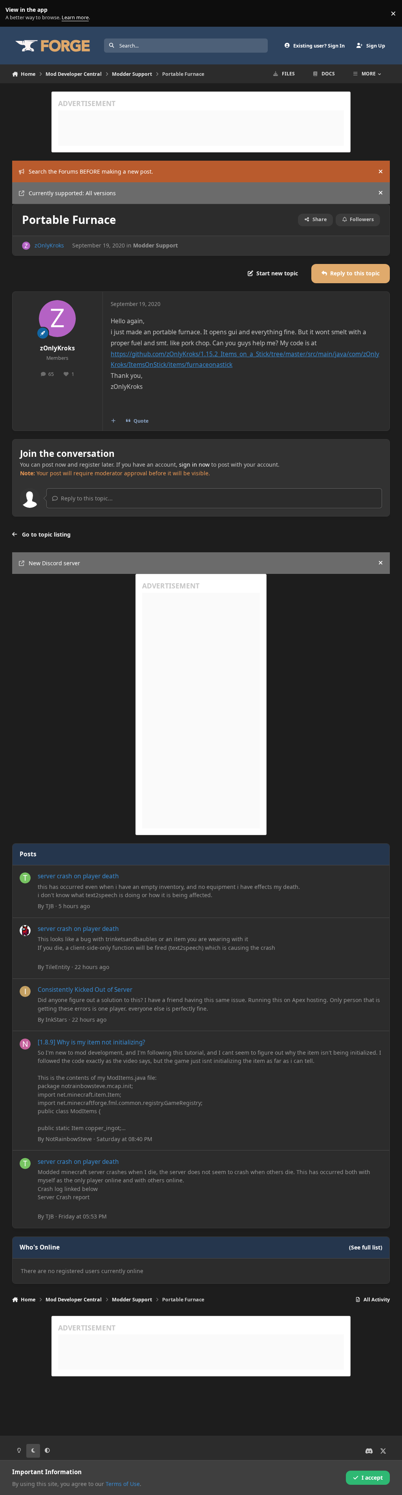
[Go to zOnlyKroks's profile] (26, 246)
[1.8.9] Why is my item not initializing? (91, 1042)
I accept (372, 1477)
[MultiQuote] (113, 420)
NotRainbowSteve (69, 1139)
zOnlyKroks (49, 245)
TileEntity (58, 967)
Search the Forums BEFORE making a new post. (91, 171)
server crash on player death (78, 876)
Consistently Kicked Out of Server (85, 990)
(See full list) (365, 1247)
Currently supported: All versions (72, 193)
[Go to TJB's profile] (25, 877)
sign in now (194, 464)
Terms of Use (123, 1484)
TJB (50, 906)
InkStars (56, 1019)
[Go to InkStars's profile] (25, 991)
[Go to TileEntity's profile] (25, 930)
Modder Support (155, 245)
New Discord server (54, 563)
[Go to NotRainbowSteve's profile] (25, 1044)
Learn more (15, 13)
